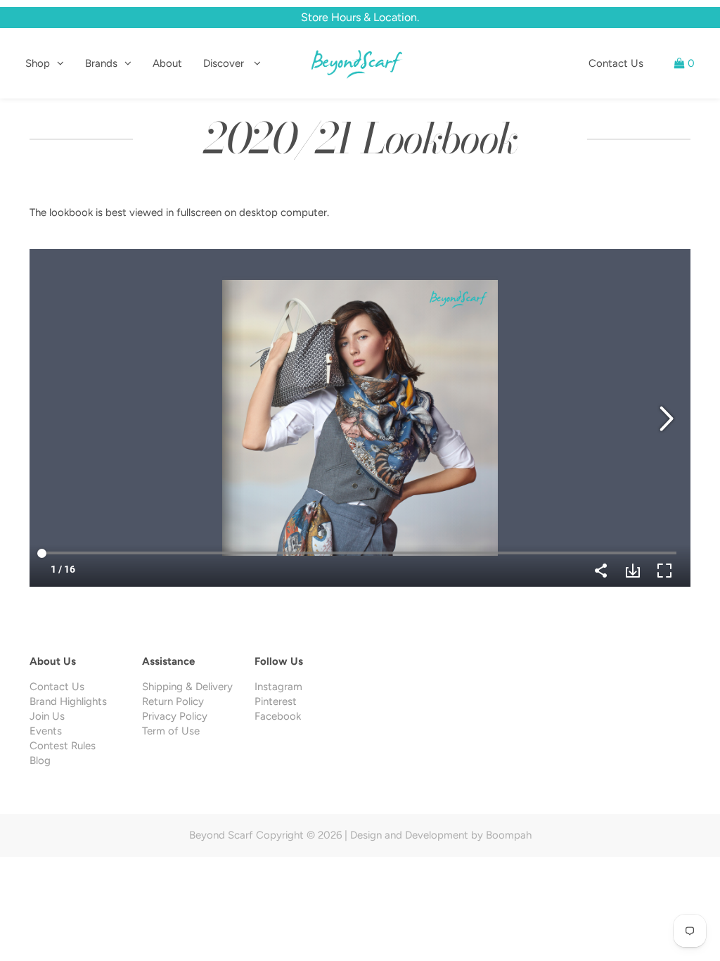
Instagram (278, 686)
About (167, 63)
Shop (37, 63)
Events (46, 731)
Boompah (509, 835)
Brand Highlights (68, 701)
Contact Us (616, 63)
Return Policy (173, 701)
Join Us (47, 716)
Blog (40, 760)
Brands (101, 63)
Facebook (278, 716)
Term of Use (171, 731)
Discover (225, 63)
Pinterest (276, 701)
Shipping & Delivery (187, 686)
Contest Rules (63, 745)
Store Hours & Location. (360, 17)
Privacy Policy (174, 716)
